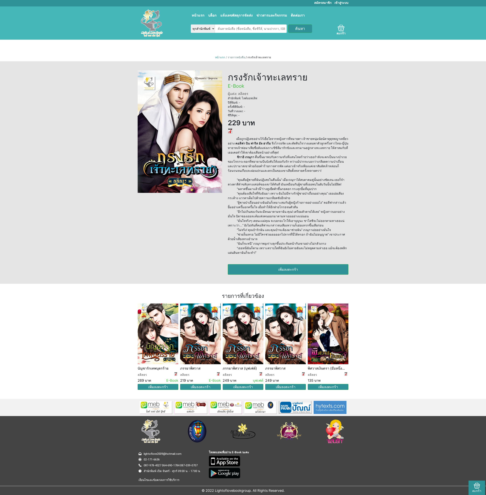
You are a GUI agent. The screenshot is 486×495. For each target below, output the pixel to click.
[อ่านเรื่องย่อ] (230, 130)
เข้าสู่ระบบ (341, 3)
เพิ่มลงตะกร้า (288, 269)
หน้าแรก (198, 15)
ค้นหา (300, 28)
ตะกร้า (341, 33)
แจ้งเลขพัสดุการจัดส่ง (236, 15)
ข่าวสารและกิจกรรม (271, 15)
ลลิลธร (142, 375)
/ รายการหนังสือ (236, 57)
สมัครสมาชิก (323, 3)
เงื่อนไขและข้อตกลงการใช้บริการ (159, 480)
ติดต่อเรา (298, 15)
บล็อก (212, 15)
